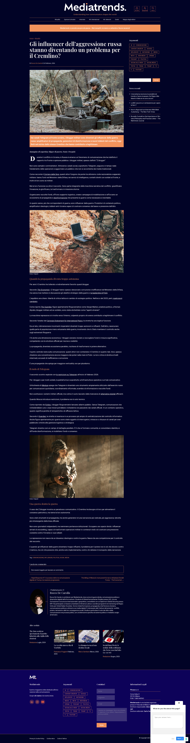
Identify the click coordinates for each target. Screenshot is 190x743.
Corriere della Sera (51, 174)
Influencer (48, 557)
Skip (173, 738)
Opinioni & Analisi (69, 19)
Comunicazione (38, 557)
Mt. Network (107, 19)
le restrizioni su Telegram (66, 374)
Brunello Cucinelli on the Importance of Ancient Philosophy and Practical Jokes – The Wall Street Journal (145, 118)
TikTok (133, 66)
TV (156, 66)
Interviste (82, 19)
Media (155, 52)
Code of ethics (62, 738)
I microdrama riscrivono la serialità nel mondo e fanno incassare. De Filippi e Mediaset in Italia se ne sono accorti (145, 96)
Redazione (33, 642)
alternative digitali (108, 394)
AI (131, 45)
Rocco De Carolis (36, 63)
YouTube (139, 69)
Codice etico (51, 738)
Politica (56, 557)
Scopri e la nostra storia (41, 696)
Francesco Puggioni (61, 652)
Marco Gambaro (84, 652)
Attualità (57, 19)
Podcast (134, 59)
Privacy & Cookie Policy (37, 738)
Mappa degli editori (129, 19)
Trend (141, 66)
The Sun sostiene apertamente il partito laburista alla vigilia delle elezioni (39, 635)
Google (149, 48)
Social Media (64, 557)
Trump (149, 66)
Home (31, 38)
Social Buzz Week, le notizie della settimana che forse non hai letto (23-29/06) (112, 649)
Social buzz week (137, 62)
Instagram (146, 52)
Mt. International (94, 19)
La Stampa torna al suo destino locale (88, 646)
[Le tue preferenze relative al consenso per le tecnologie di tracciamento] (186, 739)
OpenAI (151, 55)
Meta (132, 55)
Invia (101, 725)
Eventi (117, 19)
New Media (141, 55)
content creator (137, 48)
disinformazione (60, 198)
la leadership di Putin (99, 293)
